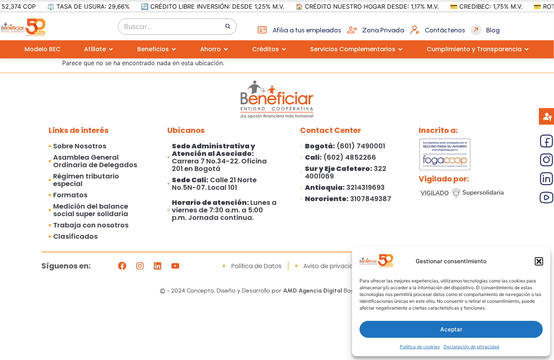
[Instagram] (140, 266)
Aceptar (451, 329)
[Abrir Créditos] (284, 49)
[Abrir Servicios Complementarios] (400, 49)
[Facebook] (122, 266)
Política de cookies (420, 346)
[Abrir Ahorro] (226, 49)
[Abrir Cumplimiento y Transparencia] (526, 49)
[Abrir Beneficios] (174, 49)
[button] (539, 261)
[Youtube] (175, 266)
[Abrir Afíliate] (111, 49)
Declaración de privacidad (471, 346)
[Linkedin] (157, 266)
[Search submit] (228, 26)
